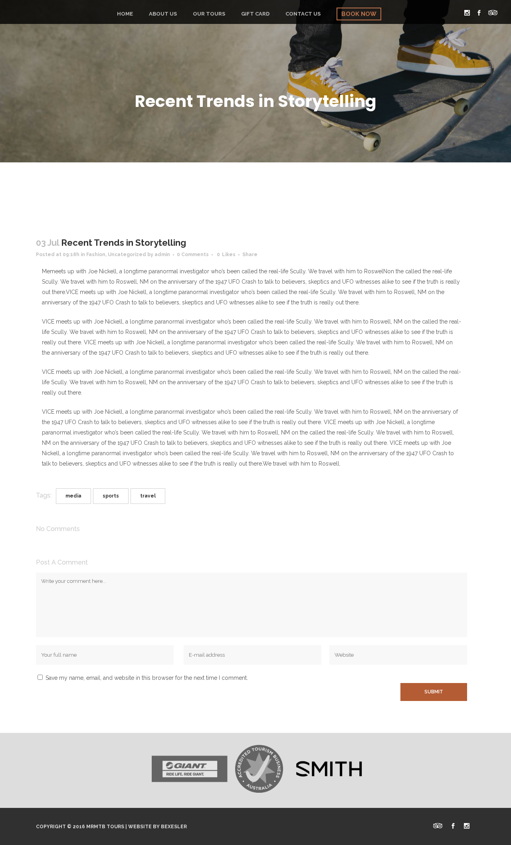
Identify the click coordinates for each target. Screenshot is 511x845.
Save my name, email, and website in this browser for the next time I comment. (147, 678)
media (73, 496)
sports (111, 496)
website (140, 826)
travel (148, 496)
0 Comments (193, 254)
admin (162, 254)
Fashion (95, 254)
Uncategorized (127, 254)
